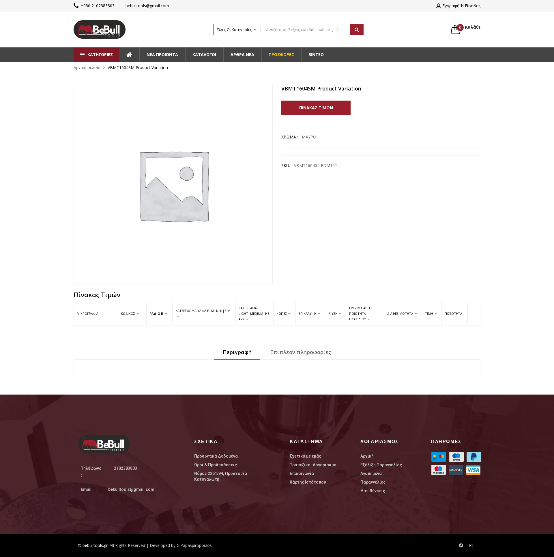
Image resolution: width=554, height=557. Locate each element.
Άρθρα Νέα (242, 54)
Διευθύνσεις (372, 490)
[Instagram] (471, 545)
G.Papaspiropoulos (194, 545)
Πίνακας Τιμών (316, 107)
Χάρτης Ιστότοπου (308, 482)
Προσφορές (281, 54)
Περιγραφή (237, 352)
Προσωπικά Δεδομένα (216, 456)
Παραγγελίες (372, 482)
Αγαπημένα (371, 473)
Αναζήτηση (357, 29)
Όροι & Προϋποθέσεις (215, 464)
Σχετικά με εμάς (305, 456)
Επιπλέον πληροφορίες (300, 352)
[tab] (237, 354)
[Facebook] (461, 545)
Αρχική (367, 456)
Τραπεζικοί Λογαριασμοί (314, 464)
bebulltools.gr (95, 545)
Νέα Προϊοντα (162, 54)
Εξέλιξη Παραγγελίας (381, 464)
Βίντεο (316, 54)
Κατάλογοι (204, 54)
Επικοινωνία (302, 473)
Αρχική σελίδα (87, 67)
